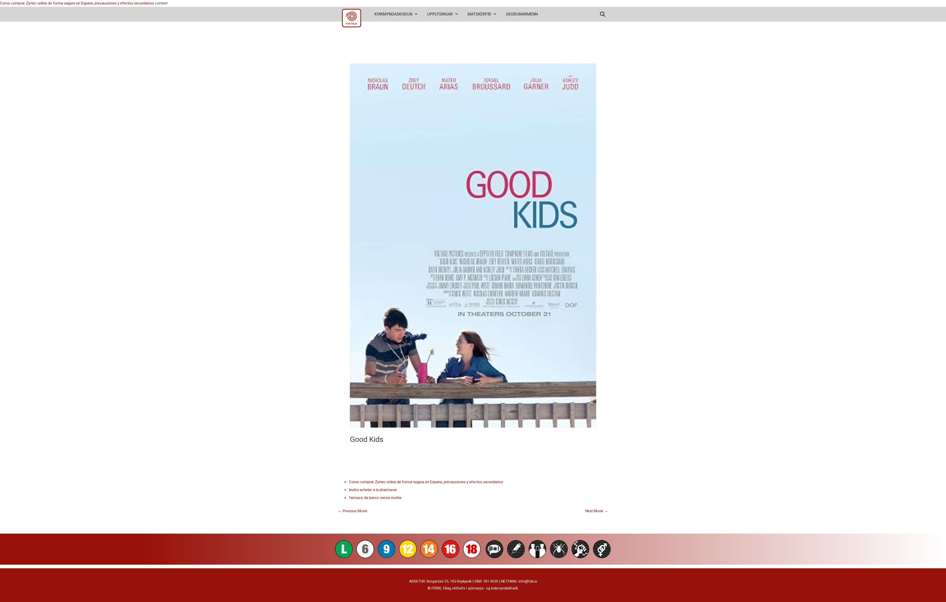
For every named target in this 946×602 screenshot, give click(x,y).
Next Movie (596, 511)
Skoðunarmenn (522, 14)
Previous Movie (352, 511)
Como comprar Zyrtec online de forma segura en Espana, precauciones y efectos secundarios (77, 3)
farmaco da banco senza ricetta (375, 497)
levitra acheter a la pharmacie (373, 490)
